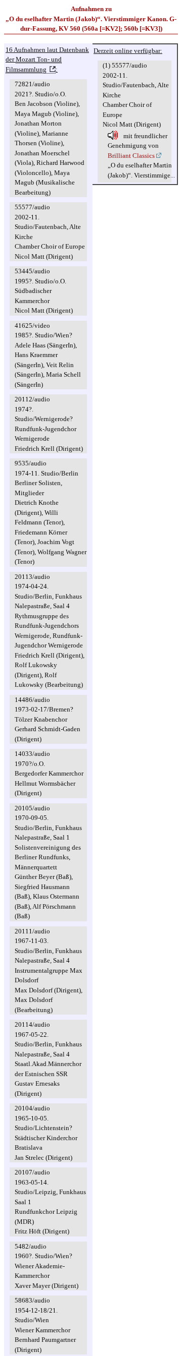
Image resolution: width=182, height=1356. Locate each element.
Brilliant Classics (131, 155)
